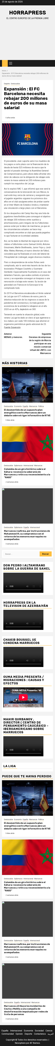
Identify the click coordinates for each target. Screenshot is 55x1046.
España (25, 406)
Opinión (19, 1034)
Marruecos (33, 406)
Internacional (28, 465)
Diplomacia (18, 465)
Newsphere (20, 1043)
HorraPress (27, 13)
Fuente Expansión (12, 327)
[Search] (51, 63)
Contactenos (40, 1034)
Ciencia (49, 1030)
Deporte (7, 84)
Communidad (8, 1034)
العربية (51, 1034)
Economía (18, 406)
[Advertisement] (27, 42)
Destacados (15, 84)
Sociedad (39, 1030)
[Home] (5, 63)
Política (41, 406)
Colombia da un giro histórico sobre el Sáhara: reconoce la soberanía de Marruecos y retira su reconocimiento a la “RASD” (27, 473)
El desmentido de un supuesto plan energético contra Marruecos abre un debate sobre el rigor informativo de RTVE (27, 413)
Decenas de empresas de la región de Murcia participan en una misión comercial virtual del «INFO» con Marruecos (40, 344)
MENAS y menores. (13, 335)
